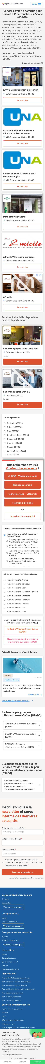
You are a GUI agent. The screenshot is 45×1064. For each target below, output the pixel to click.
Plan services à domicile (11, 996)
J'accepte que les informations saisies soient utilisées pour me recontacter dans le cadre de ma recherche (23, 862)
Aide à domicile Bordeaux (18, 584)
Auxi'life (5, 936)
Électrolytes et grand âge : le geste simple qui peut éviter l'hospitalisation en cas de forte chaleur (22, 688)
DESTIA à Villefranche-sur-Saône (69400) (20, 735)
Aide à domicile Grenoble (18, 595)
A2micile (7, 297)
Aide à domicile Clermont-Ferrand (22, 591)
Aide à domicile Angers (17, 580)
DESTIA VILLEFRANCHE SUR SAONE (20, 90)
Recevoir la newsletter (22, 872)
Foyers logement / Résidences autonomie (18, 1027)
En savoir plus (22, 100)
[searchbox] (22, 831)
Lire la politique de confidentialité (12, 1054)
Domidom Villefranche (14, 216)
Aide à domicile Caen (16, 587)
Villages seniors (8, 1024)
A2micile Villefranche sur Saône (19, 257)
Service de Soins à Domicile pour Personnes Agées (19, 175)
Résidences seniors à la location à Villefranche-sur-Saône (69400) (22, 640)
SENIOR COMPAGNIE (10, 940)
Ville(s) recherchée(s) (11, 839)
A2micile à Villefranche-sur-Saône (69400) (20, 725)
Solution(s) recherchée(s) (13, 828)
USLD (4, 1016)
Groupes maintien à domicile (17, 932)
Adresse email (8, 849)
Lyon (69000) (13, 455)
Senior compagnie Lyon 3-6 (16, 391)
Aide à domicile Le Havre (18, 599)
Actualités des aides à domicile (16, 700)
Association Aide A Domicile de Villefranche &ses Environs (18, 132)
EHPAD (5, 1012)
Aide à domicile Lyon (16, 611)
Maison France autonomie (12, 1009)
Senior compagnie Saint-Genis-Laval (21, 348)
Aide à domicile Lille (16, 607)
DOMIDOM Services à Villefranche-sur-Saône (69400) (19, 745)
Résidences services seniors (13, 1020)
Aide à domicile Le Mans (18, 603)
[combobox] (22, 832)
